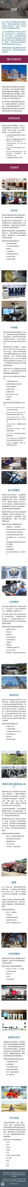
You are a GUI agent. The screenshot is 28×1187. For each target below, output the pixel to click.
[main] (14, 9)
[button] (2, 2)
